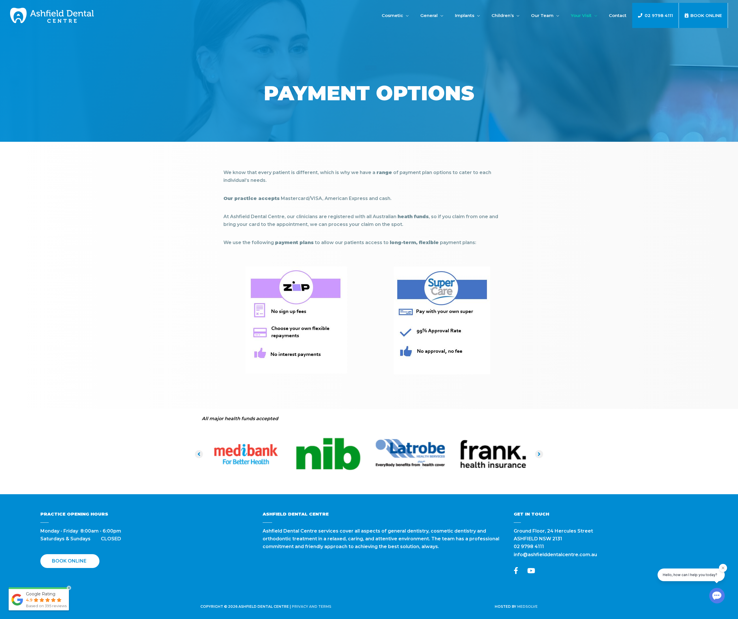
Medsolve (527, 606)
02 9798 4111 (529, 546)
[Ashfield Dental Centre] (52, 15)
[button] (199, 454)
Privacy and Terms (311, 606)
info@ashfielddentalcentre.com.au (555, 554)
